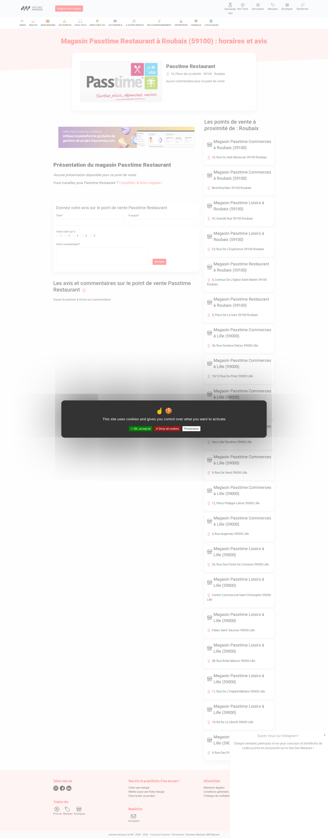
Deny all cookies (168, 428)
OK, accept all (142, 428)
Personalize (191, 428)
